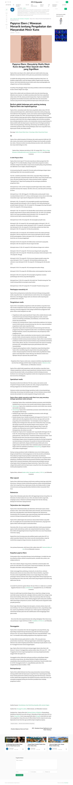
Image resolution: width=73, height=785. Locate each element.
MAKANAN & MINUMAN (54, 5)
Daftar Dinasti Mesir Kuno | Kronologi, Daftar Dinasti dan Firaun (32, 132)
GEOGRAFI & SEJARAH (18, 5)
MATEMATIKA (8, 4)
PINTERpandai (36, 2)
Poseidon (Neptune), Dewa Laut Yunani (19, 729)
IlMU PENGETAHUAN (34, 5)
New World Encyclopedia (32, 705)
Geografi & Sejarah (14, 723)
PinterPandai (21, 8)
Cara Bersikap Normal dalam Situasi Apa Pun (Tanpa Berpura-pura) (14, 745)
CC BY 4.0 (42, 472)
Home (11, 18)
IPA (13, 4)
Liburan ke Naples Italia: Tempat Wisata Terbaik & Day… (56, 745)
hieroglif (38, 716)
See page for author (34, 472)
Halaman (64, 4)
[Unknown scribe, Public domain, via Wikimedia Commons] (31, 359)
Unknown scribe (46, 362)
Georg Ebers (17, 716)
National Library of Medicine (34, 712)
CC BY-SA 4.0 (41, 620)
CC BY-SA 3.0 (39, 152)
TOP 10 (49, 5)
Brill (40, 705)
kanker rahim (25, 472)
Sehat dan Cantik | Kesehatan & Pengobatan (21, 18)
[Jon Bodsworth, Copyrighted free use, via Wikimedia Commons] (31, 584)
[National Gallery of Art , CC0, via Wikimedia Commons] (31, 544)
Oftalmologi (16, 406)
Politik (27, 4)
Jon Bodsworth (29, 587)
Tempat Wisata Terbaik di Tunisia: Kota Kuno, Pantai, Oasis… (36, 745)
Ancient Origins (45, 705)
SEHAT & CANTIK (42, 5)
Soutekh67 (34, 620)
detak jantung (37, 446)
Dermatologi (16, 409)
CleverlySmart (22, 705)
